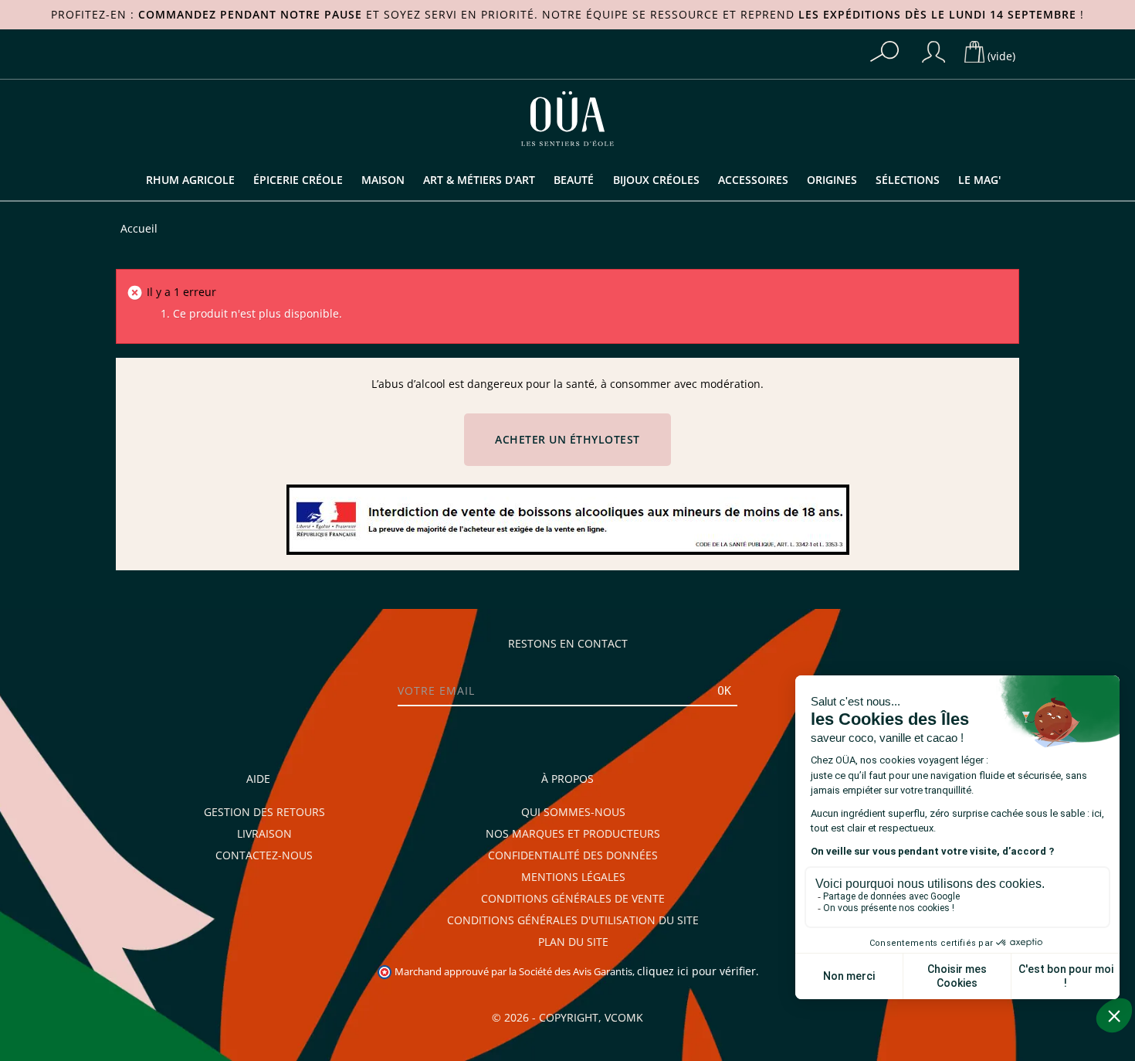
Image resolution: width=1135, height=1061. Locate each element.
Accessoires (753, 180)
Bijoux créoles (656, 180)
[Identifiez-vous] (933, 52)
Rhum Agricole (190, 180)
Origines (832, 180)
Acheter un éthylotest (567, 440)
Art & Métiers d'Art (479, 180)
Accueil (139, 229)
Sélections (908, 180)
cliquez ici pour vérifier (696, 971)
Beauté (574, 180)
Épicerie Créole (298, 180)
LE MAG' (979, 180)
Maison (383, 180)
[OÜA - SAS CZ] (567, 117)
